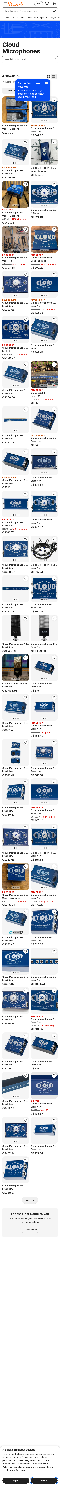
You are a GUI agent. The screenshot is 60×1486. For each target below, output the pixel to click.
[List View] (53, 76)
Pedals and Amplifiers (37, 17)
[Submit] (54, 59)
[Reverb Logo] (15, 4)
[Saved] (47, 3)
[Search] (54, 11)
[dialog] (30, 1466)
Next (28, 1200)
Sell (38, 3)
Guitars (20, 17)
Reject (16, 1480)
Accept (44, 1480)
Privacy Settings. (16, 1470)
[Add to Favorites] (18, 76)
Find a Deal (9, 17)
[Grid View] (48, 76)
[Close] (47, 83)
